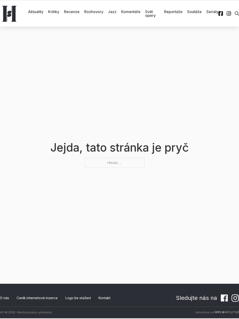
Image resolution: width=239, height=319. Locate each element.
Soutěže (194, 11)
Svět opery (150, 13)
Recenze (72, 11)
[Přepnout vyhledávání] (237, 13)
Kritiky (53, 11)
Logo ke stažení (78, 298)
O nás (4, 298)
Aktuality (35, 11)
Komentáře (131, 11)
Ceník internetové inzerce (37, 298)
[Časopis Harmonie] (9, 13)
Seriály (212, 11)
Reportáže (173, 11)
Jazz (112, 11)
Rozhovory (93, 11)
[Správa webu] (227, 312)
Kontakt (104, 298)
